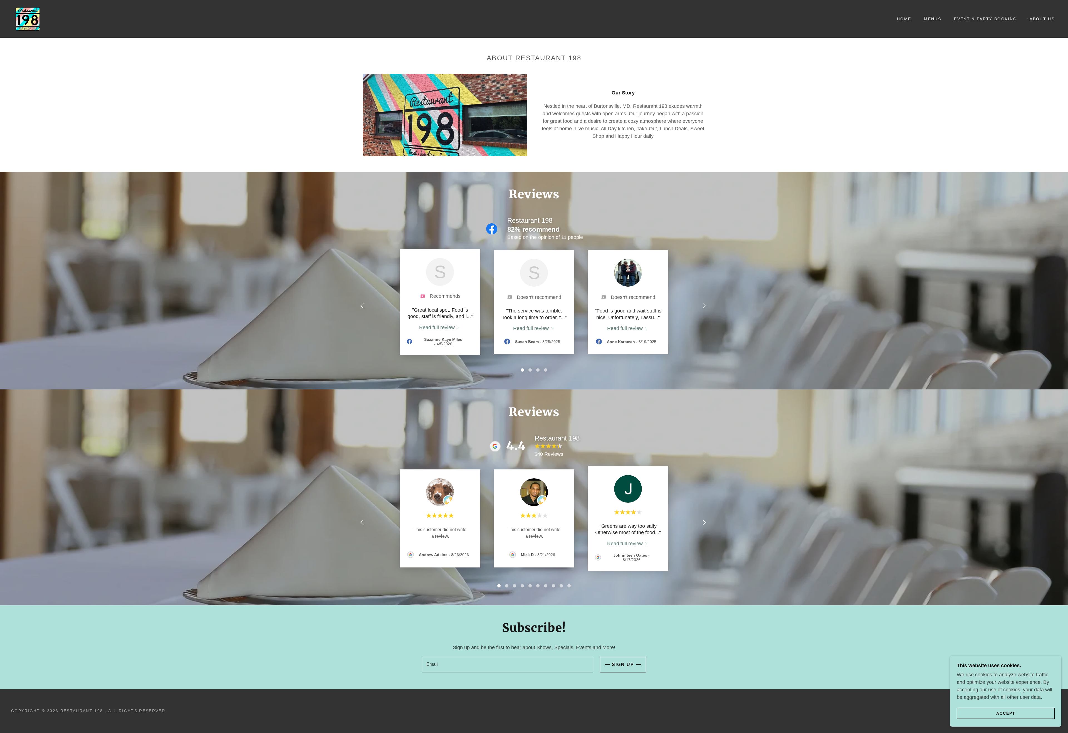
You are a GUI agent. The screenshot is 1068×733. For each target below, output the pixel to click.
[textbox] (507, 664)
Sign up (623, 664)
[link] (27, 18)
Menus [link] (932, 19)
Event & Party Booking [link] (985, 19)
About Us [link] (1042, 19)
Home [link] (904, 19)
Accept (1005, 713)
